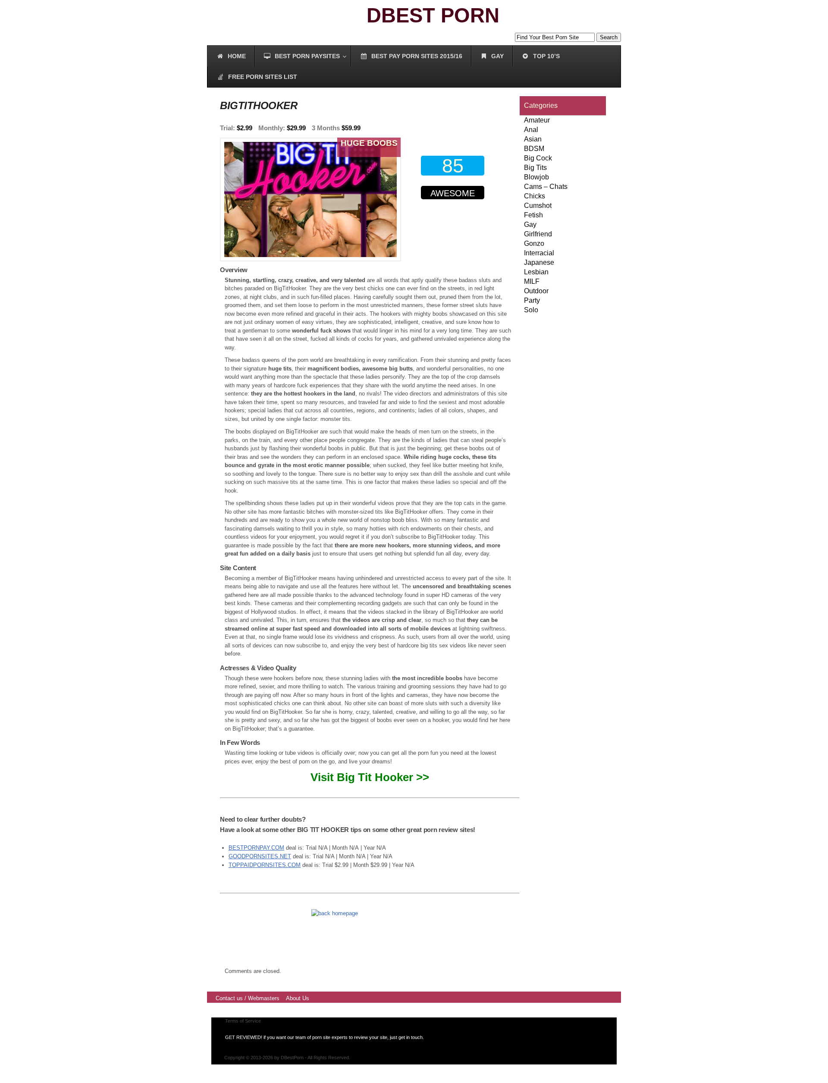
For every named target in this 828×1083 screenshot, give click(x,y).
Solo (531, 310)
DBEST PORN (433, 15)
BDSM (534, 148)
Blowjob (536, 177)
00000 (455, 228)
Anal (531, 129)
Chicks (534, 196)
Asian (533, 139)
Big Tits (535, 167)
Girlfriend (538, 234)
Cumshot (538, 205)
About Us (297, 998)
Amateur (537, 120)
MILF (531, 281)
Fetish (533, 215)
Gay (530, 224)
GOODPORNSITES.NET (260, 856)
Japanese (539, 262)
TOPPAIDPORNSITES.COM (265, 865)
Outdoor (536, 291)
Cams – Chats (546, 186)
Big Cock (538, 158)
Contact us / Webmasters (247, 998)
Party (532, 300)
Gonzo (534, 243)
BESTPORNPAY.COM (256, 847)
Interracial (539, 253)
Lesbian (536, 272)
